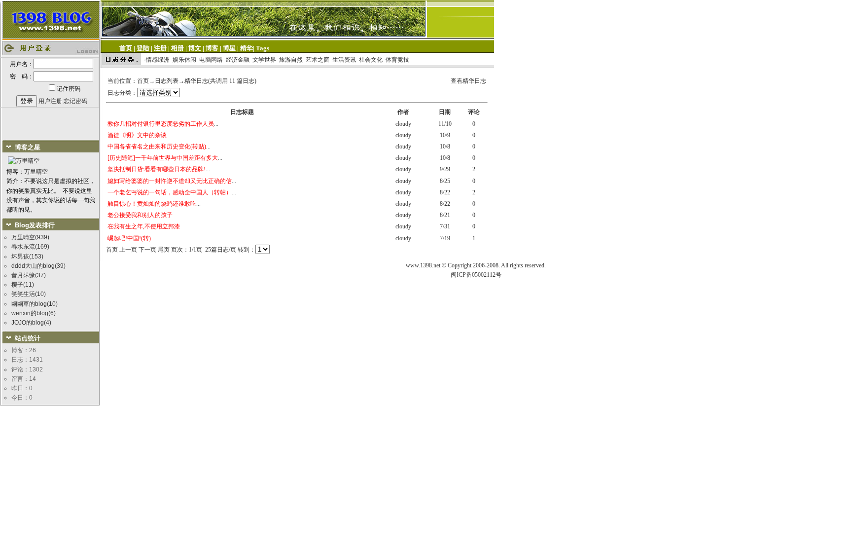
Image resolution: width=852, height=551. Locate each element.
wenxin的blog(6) (33, 313)
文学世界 (264, 59)
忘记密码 (75, 101)
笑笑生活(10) (28, 294)
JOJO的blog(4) (31, 322)
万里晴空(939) (30, 237)
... (162, 123)
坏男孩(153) (27, 256)
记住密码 (68, 88)
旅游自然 (291, 59)
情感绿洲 (158, 59)
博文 (194, 48)
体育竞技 (397, 59)
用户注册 (50, 101)
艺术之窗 (317, 59)
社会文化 (371, 59)
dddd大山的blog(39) (38, 265)
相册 (177, 48)
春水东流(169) (30, 246)
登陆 (143, 48)
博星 (229, 48)
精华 (246, 48)
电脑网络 (211, 59)
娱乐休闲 (184, 59)
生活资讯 (344, 59)
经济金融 (237, 59)
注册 (160, 48)
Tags (262, 48)
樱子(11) (22, 284)
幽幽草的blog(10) (34, 303)
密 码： (22, 76)
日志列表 (166, 80)
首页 (125, 48)
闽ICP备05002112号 (476, 274)
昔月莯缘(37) (28, 275)
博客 (212, 48)
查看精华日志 (468, 80)
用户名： (22, 64)
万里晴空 (36, 171)
